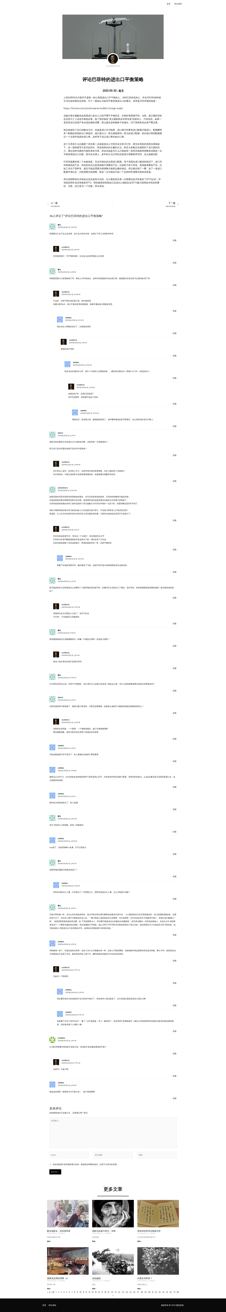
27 (138, 1292)
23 (123, 1292)
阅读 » (49, 1241)
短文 (121, 90)
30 (149, 1292)
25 (130, 1292)
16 (99, 1292)
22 (119, 1292)
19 (108, 1292)
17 (102, 1292)
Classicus (65, 247)
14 (92, 1292)
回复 (175, 240)
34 (163, 1292)
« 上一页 (50, 1292)
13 (89, 1292)
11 (83, 1292)
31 (152, 1292)
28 (142, 1292)
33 (160, 1292)
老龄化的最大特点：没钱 (103, 1231)
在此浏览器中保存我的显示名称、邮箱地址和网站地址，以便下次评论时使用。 (86, 1164)
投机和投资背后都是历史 (149, 1231)
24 (126, 1292)
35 (167, 1292)
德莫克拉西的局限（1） (58, 1278)
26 (134, 1292)
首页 (168, 4)
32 (156, 1292)
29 (145, 1292)
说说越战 (96, 1278)
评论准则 (178, 4)
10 (80, 1292)
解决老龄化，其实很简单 (58, 1231)
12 (86, 1292)
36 (171, 1292)
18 (105, 1292)
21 (115, 1292)
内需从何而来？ (144, 1278)
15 (96, 1292)
